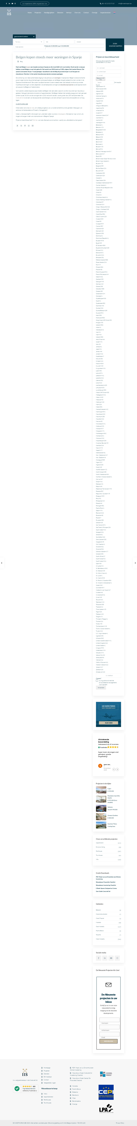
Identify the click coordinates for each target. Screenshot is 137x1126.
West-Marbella (100, 939)
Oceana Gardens (113, 815)
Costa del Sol (20, 98)
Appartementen (48, 1097)
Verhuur (69, 12)
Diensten (60, 12)
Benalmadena (76, 1101)
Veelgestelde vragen (50, 1083)
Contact (86, 12)
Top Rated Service (29, 1089)
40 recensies (114, 744)
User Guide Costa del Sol (103, 891)
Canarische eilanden (101, 914)
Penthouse (99, 851)
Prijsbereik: (47, 46)
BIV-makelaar (48, 1077)
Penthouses (47, 1100)
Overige (94, 12)
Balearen (98, 910)
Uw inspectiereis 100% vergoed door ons (34, 3)
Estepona (75, 1092)
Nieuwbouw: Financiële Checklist (105, 882)
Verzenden (101, 687)
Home (30, 12)
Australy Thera (112, 824)
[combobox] (100, 79)
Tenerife (98, 935)
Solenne (110, 807)
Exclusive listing (100, 847)
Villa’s (45, 1094)
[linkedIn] (9, 4)
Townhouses (47, 1103)
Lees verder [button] (102, 762)
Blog (21, 61)
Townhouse (99, 855)
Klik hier (35, 120)
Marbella (98, 922)
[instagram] (15, 4)
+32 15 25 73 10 (109, 3)
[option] (108, 86)
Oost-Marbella (100, 926)
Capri (109, 788)
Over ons (78, 12)
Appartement (99, 843)
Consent (99, 678)
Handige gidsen (49, 12)
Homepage (47, 1068)
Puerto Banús (100, 930)
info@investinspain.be (124, 3)
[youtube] (12, 4)
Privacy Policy (120, 1123)
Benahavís (75, 1095)
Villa (97, 859)
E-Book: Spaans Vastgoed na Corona (106, 888)
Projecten (38, 12)
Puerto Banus (76, 1089)
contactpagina (61, 114)
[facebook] (7, 4)
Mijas (74, 1098)
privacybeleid (103, 682)
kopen (28, 67)
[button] (117, 769)
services (31, 108)
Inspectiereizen (105, 12)
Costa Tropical (100, 918)
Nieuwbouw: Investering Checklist (106, 885)
